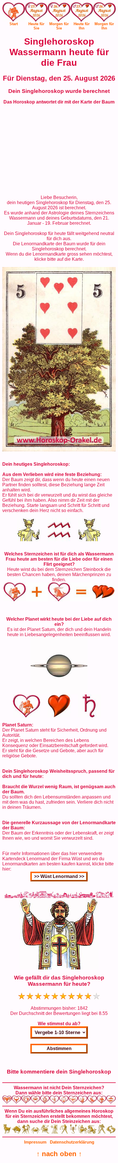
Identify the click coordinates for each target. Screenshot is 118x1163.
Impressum (35, 1142)
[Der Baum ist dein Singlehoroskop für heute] (59, 449)
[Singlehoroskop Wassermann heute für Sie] (36, 13)
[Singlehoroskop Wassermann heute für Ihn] (81, 13)
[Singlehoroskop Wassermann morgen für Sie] (59, 13)
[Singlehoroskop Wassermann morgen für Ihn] (104, 13)
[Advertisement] (59, 150)
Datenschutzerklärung (72, 1142)
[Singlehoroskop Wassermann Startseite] (13, 19)
